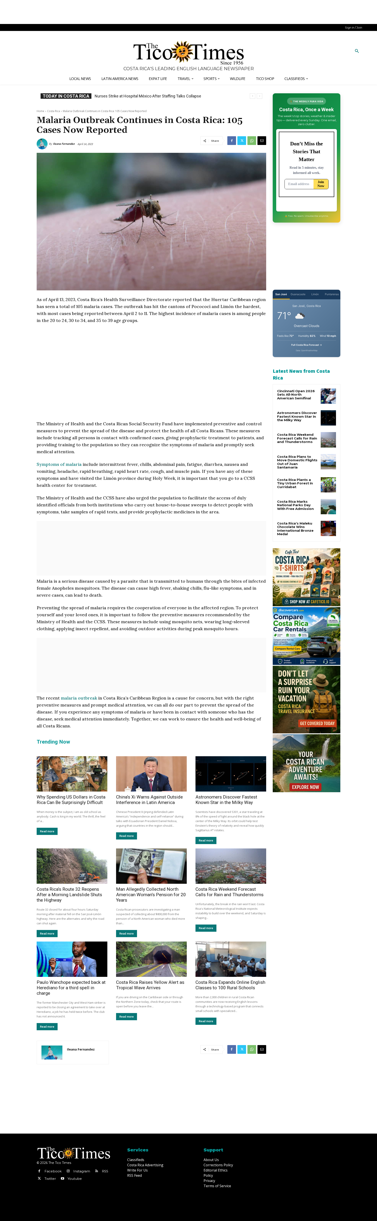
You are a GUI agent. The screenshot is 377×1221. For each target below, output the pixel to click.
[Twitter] (241, 140)
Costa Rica (53, 111)
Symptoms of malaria (59, 464)
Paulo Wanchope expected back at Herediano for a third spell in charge (71, 988)
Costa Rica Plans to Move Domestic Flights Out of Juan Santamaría (297, 462)
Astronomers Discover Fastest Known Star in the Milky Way (226, 799)
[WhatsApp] (251, 140)
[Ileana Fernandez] (43, 143)
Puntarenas (332, 294)
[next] (259, 96)
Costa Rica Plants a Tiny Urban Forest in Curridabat (295, 483)
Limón (315, 294)
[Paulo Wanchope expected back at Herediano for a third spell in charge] (72, 959)
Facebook (53, 1171)
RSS (105, 1171)
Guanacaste (298, 294)
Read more (47, 831)
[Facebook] (231, 140)
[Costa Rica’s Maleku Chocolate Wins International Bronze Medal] (328, 528)
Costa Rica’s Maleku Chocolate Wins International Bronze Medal (295, 528)
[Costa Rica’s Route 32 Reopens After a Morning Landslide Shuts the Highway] (72, 866)
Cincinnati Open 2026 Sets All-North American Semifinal (296, 394)
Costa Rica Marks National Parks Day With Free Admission (295, 505)
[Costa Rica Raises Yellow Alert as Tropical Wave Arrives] (151, 959)
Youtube (75, 1179)
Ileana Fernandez (64, 144)
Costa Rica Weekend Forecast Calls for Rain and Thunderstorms (229, 892)
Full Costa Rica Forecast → (306, 344)
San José (281, 294)
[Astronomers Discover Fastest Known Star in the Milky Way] (230, 774)
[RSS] (96, 1171)
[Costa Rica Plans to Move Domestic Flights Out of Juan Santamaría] (328, 461)
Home (40, 111)
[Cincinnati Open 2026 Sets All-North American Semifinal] (328, 396)
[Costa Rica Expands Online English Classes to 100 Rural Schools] (230, 959)
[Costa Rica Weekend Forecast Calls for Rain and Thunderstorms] (230, 866)
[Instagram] (68, 1171)
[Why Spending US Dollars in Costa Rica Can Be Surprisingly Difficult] (72, 774)
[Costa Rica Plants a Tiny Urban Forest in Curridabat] (328, 484)
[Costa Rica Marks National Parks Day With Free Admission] (328, 506)
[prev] (252, 96)
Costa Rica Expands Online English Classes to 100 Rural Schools (150, 96)
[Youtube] (62, 1178)
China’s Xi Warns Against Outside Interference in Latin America (149, 799)
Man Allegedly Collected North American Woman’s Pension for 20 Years (151, 895)
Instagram (81, 1171)
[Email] (261, 140)
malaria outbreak (79, 698)
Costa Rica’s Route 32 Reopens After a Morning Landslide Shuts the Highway (69, 895)
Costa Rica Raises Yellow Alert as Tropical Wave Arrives (150, 985)
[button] (357, 51)
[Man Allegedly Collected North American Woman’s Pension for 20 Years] (151, 866)
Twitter (50, 1179)
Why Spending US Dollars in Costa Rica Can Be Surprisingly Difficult (71, 799)
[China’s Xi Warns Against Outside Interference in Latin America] (151, 774)
